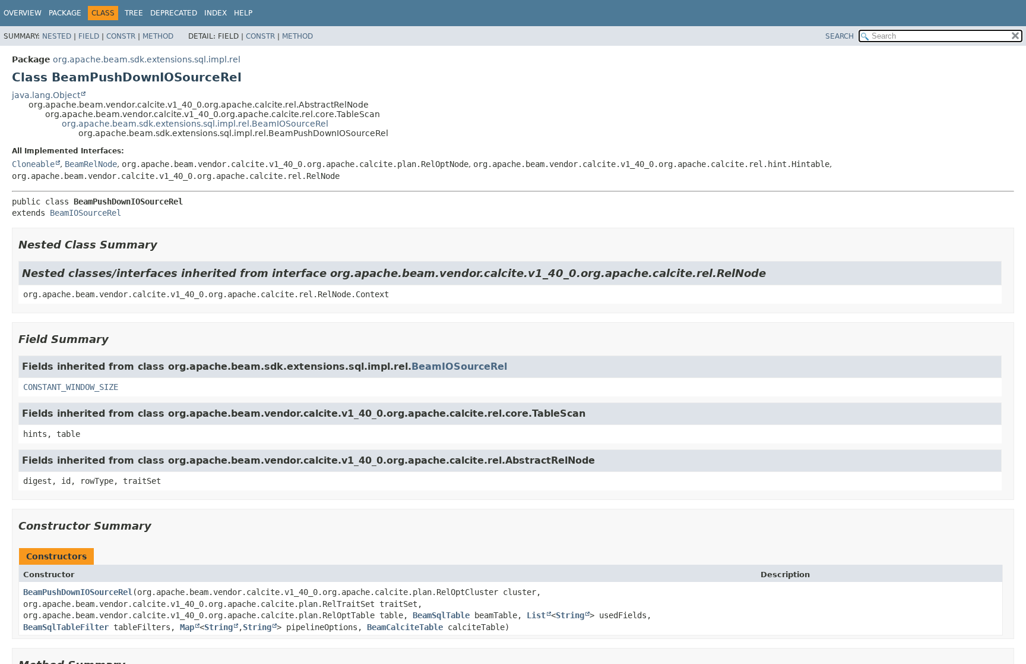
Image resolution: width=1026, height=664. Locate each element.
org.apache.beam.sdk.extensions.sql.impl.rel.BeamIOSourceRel (195, 123)
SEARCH (839, 36)
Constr (120, 36)
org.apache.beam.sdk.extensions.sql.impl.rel (146, 59)
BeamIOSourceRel (85, 213)
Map (187, 627)
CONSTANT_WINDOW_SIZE (70, 387)
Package (65, 13)
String (570, 615)
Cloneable (33, 164)
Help (243, 13)
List (536, 615)
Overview (23, 13)
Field (88, 36)
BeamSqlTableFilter (66, 627)
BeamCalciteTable (405, 627)
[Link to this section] (165, 244)
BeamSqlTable (441, 615)
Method (157, 36)
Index (215, 13)
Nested (56, 36)
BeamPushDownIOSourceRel (77, 592)
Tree (134, 13)
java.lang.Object (46, 95)
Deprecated (173, 13)
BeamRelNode (91, 164)
